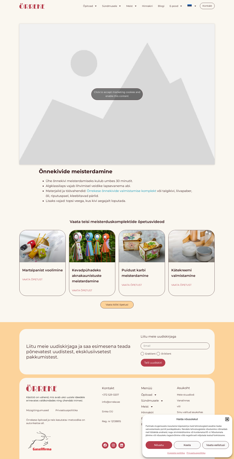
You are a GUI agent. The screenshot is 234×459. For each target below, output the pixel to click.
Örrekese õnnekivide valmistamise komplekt (121, 191)
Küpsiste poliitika (176, 453)
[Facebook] (105, 445)
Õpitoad (88, 6)
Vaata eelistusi (215, 445)
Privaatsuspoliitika (196, 453)
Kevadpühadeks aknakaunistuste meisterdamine (86, 275)
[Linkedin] (121, 445)
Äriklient (166, 353)
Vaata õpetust (32, 279)
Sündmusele (109, 6)
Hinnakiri (147, 6)
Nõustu (159, 445)
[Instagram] (113, 445)
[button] (227, 419)
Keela (187, 445)
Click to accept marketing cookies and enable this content (117, 94)
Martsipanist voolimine (42, 270)
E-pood (174, 6)
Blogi (161, 6)
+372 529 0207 (110, 394)
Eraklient (150, 353)
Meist (129, 6)
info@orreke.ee (111, 401)
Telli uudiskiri (153, 362)
